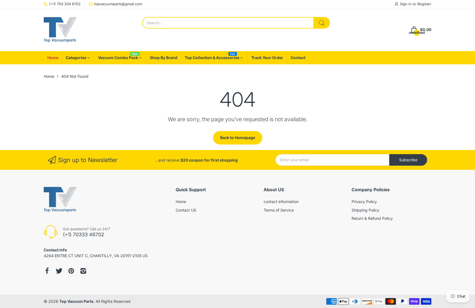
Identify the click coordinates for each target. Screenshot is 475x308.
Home (181, 201)
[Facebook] (47, 271)
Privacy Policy (364, 201)
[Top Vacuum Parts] (60, 29)
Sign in (406, 4)
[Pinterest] (71, 271)
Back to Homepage (237, 137)
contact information (281, 201)
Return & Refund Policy (372, 218)
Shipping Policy (365, 210)
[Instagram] (83, 271)
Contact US (186, 210)
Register (424, 4)
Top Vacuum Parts (76, 301)
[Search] (321, 23)
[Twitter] (59, 271)
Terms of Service (279, 210)
